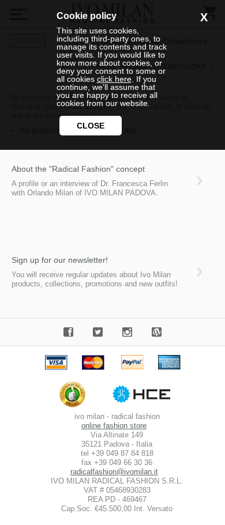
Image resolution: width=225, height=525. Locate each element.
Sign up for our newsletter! (60, 260)
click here (114, 79)
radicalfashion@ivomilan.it (114, 471)
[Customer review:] (75, 407)
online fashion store (114, 425)
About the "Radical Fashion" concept (78, 168)
